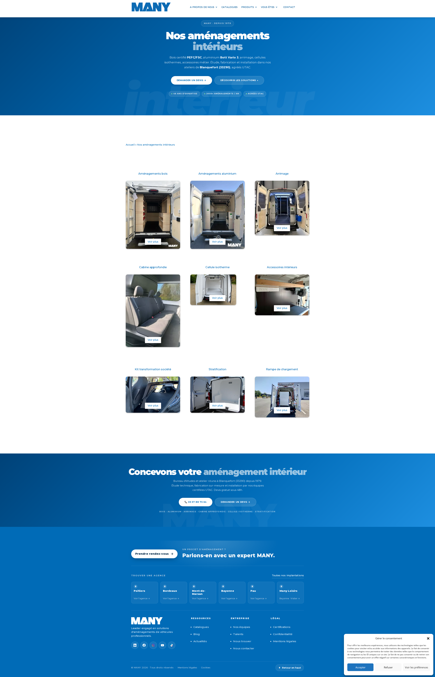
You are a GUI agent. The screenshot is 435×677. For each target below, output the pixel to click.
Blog (196, 634)
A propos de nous (202, 7)
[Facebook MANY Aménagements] (144, 645)
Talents (238, 634)
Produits (247, 7)
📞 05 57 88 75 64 (196, 502)
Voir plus (153, 241)
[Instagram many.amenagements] (153, 645)
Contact (289, 7)
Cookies (205, 667)
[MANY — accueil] (157, 620)
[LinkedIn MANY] (135, 645)
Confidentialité (282, 634)
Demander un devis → (191, 80)
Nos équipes (241, 627)
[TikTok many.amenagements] (171, 645)
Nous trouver (242, 641)
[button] (428, 638)
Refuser (388, 667)
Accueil (130, 144)
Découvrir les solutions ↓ (239, 80)
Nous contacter (243, 648)
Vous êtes (267, 7)
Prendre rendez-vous (152, 553)
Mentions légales (284, 641)
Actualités (200, 641)
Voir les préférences (416, 667)
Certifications (281, 627)
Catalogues (229, 7)
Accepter (360, 667)
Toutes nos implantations (288, 575)
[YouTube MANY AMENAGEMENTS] (162, 645)
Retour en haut (291, 667)
